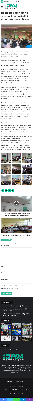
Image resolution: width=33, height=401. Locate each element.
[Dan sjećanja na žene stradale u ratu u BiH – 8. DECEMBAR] (16, 338)
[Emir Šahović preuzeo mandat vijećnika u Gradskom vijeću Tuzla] (16, 326)
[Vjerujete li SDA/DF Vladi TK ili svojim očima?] (27, 326)
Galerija (27, 389)
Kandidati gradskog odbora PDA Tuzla (16, 386)
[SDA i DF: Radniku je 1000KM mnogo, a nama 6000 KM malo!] (6, 326)
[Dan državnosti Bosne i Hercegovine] (27, 338)
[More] (12, 190)
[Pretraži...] (31, 7)
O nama (17, 389)
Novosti (20, 384)
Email (3, 273)
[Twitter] (6, 190)
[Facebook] (2, 190)
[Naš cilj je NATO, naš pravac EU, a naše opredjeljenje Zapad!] (16, 332)
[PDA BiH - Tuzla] (11, 6)
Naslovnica (14, 384)
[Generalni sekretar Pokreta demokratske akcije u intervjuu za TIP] (27, 332)
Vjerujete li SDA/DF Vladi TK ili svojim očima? (16, 1)
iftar (3, 349)
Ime (2, 266)
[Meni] (2, 7)
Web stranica (4, 279)
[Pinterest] (9, 190)
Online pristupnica (9, 389)
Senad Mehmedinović (11, 349)
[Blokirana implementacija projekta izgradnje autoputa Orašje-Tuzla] (6, 338)
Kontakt (22, 389)
